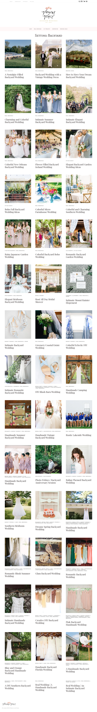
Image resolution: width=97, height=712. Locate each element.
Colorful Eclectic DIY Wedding (76, 346)
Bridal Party (39, 386)
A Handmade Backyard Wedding (77, 670)
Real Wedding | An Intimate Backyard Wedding (75, 688)
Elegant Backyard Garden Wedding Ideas (79, 166)
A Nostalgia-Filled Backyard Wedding (14, 76)
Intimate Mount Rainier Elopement (78, 301)
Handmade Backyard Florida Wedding (46, 668)
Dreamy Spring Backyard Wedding (48, 528)
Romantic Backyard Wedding (76, 575)
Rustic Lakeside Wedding (78, 435)
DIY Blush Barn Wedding (47, 391)
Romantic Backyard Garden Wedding (76, 255)
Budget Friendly (9, 341)
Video (85, 570)
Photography (8, 295)
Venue (67, 296)
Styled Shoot (70, 160)
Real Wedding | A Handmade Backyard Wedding (46, 687)
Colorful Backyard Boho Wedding (47, 255)
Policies (32, 1)
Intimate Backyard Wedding (14, 346)
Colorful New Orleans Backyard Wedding (16, 166)
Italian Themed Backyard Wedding (78, 481)
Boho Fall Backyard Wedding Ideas (14, 210)
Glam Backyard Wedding (47, 573)
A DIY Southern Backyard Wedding (18, 687)
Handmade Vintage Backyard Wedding (45, 436)
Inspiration (55, 29)
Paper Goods (74, 617)
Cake (55, 386)
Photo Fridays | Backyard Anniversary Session (48, 481)
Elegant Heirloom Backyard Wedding (14, 300)
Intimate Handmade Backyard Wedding (15, 621)
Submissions (18, 1)
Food (78, 569)
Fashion (74, 569)
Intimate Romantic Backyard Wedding (14, 391)
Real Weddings (37, 29)
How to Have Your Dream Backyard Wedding (78, 76)
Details (69, 569)
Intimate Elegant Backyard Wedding (75, 121)
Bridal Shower (39, 295)
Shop (30, 29)
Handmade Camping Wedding (76, 391)
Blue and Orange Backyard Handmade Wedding (15, 670)
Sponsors (25, 1)
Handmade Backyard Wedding (15, 482)
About (11, 1)
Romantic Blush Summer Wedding (17, 575)
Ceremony (69, 295)
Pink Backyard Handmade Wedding (76, 623)
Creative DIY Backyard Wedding (46, 621)
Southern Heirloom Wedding (14, 527)
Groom (83, 569)
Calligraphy (69, 250)
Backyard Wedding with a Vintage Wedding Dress (48, 76)
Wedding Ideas (63, 29)
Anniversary (38, 476)
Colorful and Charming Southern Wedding (78, 210)
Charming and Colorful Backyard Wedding (17, 121)
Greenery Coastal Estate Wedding (47, 346)
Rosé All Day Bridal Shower (45, 300)
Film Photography (10, 250)
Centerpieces (8, 386)
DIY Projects (47, 29)
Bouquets (7, 431)
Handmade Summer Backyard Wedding (15, 436)
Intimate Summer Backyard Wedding (44, 121)
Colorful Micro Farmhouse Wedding (45, 210)
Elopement (76, 295)
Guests (68, 664)
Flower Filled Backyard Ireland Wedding (47, 166)
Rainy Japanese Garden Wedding (16, 255)
